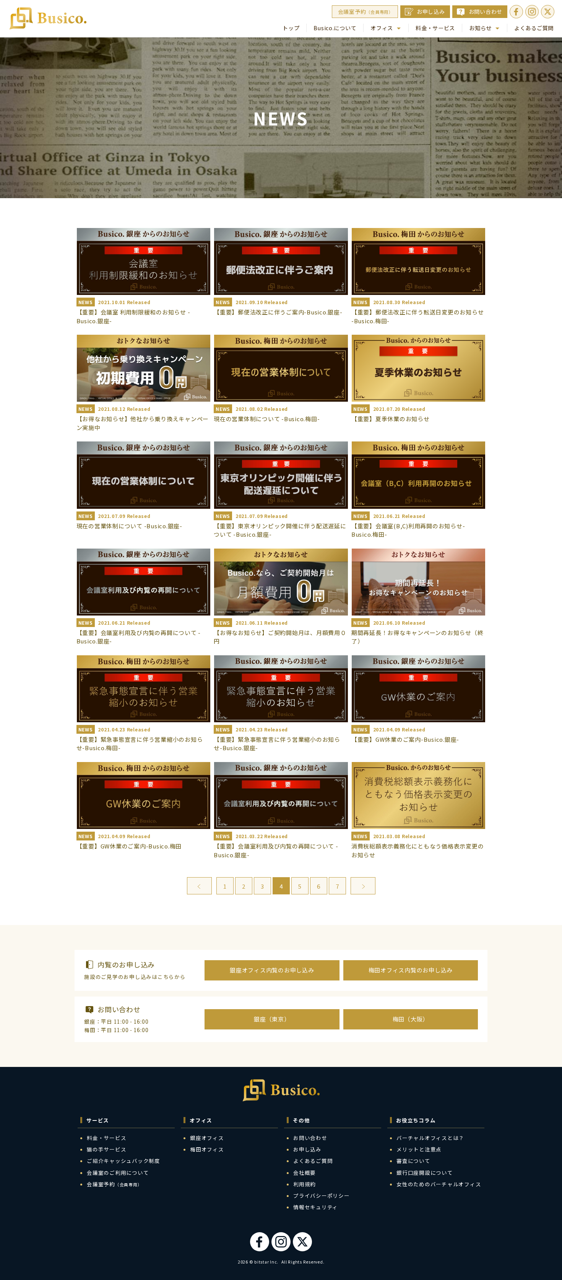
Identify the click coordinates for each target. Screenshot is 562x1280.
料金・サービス (435, 28)
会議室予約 (365, 11)
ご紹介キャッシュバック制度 (123, 1160)
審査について (413, 1160)
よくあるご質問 (534, 28)
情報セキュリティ (315, 1207)
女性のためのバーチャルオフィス (438, 1184)
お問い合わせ (486, 11)
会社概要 (304, 1172)
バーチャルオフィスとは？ (430, 1138)
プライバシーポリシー (321, 1195)
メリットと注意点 (419, 1149)
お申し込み (431, 11)
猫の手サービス (106, 1149)
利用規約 (304, 1184)
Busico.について (334, 28)
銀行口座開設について (424, 1172)
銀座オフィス (207, 1138)
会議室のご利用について (118, 1172)
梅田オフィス (207, 1149)
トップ (291, 28)
